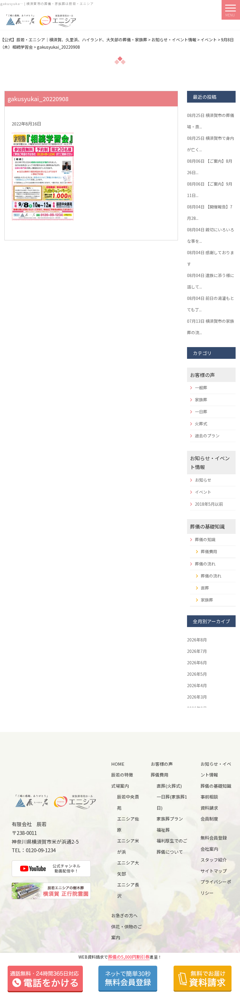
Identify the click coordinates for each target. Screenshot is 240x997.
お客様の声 (202, 374)
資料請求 (209, 808)
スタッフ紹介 (213, 860)
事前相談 (209, 797)
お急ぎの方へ (124, 915)
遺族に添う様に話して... (210, 281)
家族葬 (201, 399)
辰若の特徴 (122, 775)
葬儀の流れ (205, 564)
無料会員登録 (213, 838)
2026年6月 (197, 662)
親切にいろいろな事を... (210, 235)
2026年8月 (197, 640)
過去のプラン (207, 436)
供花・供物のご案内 (126, 932)
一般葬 (201, 387)
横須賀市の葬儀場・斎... (210, 121)
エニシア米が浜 (128, 846)
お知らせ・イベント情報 (215, 769)
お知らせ (203, 480)
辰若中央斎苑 (128, 802)
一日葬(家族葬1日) (172, 802)
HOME (117, 764)
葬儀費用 (209, 551)
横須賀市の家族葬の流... (210, 326)
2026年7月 (197, 651)
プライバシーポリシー (215, 887)
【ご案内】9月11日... (209, 189)
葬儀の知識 (205, 539)
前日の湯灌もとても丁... (210, 303)
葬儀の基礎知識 (207, 526)
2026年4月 (197, 685)
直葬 (205, 588)
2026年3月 (197, 697)
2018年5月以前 (209, 504)
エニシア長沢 (128, 890)
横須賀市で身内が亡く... (210, 143)
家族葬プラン (170, 819)
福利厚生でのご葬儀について (172, 846)
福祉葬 (163, 830)
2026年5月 (197, 674)
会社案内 (209, 849)
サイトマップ (213, 871)
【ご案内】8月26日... (209, 166)
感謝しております (210, 258)
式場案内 (120, 786)
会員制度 (209, 819)
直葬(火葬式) (169, 786)
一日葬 (201, 412)
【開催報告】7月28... (209, 212)
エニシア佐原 (128, 824)
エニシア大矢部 (128, 868)
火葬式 (201, 424)
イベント (203, 492)
